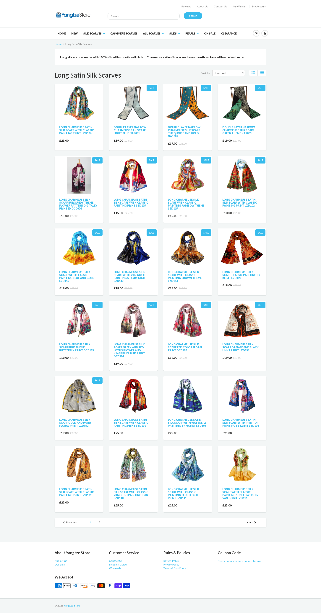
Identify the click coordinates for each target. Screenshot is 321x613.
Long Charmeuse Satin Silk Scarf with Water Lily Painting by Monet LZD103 (187, 422)
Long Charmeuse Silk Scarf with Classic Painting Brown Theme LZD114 (185, 276)
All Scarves (151, 33)
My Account (259, 6)
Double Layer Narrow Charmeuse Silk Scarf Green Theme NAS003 (238, 130)
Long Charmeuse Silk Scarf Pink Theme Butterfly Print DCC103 (76, 347)
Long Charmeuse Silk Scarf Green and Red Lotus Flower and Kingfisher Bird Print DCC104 (129, 350)
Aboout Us (61, 560)
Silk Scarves (92, 33)
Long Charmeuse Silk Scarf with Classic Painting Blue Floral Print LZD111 (183, 494)
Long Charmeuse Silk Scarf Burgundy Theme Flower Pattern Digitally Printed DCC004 (78, 204)
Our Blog (60, 564)
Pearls (190, 33)
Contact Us (220, 6)
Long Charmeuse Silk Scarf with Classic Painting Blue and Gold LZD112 (76, 276)
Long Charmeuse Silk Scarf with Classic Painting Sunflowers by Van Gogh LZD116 (240, 494)
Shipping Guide (118, 564)
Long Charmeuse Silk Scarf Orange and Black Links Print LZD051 (240, 347)
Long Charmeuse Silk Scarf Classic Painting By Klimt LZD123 (241, 274)
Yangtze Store (72, 605)
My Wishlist (240, 6)
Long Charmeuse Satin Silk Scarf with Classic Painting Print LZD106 (76, 130)
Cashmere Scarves (123, 33)
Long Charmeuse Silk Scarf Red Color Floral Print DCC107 (185, 347)
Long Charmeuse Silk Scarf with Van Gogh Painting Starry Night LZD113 (130, 276)
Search (193, 15)
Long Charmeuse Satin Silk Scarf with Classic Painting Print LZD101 (131, 422)
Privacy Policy (171, 564)
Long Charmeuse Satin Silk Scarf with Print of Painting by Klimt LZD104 (240, 422)
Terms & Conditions (175, 568)
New (74, 33)
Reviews (186, 6)
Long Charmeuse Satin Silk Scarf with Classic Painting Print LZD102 (239, 202)
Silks (173, 33)
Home (62, 33)
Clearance (229, 33)
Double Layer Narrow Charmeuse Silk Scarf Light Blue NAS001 (130, 130)
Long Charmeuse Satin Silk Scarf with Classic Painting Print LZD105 (131, 202)
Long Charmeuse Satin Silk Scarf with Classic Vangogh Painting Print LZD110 (132, 494)
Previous (71, 522)
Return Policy (171, 560)
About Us (202, 6)
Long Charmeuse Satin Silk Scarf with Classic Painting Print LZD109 (76, 492)
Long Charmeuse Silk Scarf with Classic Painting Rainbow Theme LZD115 (186, 204)
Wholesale (115, 568)
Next (250, 522)
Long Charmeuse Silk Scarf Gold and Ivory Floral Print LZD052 (75, 422)
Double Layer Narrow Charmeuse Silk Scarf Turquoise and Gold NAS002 (184, 132)
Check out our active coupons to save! (240, 561)
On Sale (209, 33)
